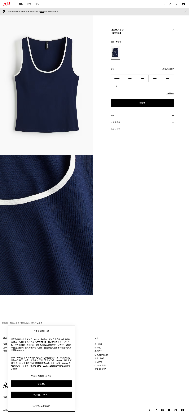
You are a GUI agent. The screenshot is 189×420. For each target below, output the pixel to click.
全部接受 (41, 384)
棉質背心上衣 (36, 322)
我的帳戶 (98, 347)
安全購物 (98, 361)
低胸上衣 (25, 322)
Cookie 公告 (100, 365)
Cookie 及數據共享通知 (41, 376)
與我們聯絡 (99, 358)
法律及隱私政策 (101, 354)
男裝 (29, 3)
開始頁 (5, 322)
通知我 (142, 102)
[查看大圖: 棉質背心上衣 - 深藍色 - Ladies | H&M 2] (46, 225)
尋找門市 (98, 351)
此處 (42, 11)
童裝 (37, 3)
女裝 (21, 3)
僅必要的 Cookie (41, 395)
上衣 (17, 322)
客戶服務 (98, 344)
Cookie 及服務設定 (41, 406)
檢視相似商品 (168, 69)
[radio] (115, 53)
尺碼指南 (170, 93)
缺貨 (113, 69)
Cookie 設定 (100, 369)
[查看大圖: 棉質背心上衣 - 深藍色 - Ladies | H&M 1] (46, 85)
